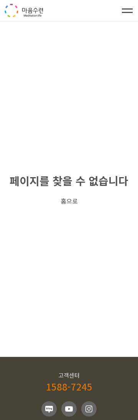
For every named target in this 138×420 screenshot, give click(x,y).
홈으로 (69, 200)
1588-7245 (69, 386)
